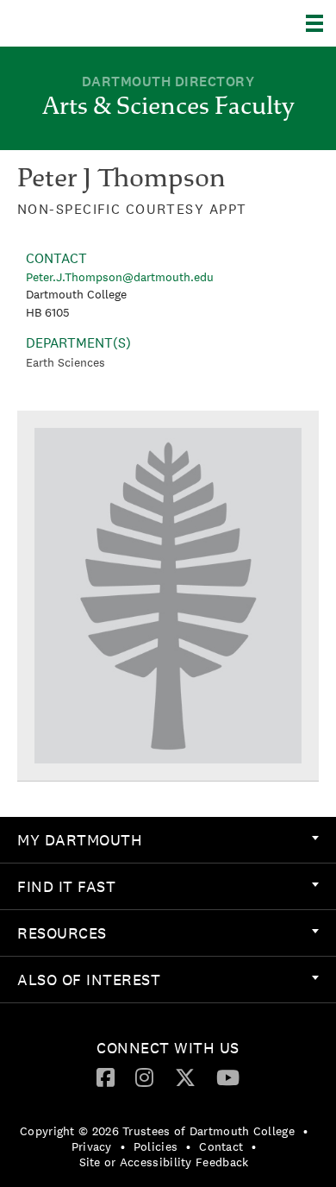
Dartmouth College (101, 23)
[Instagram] (144, 1077)
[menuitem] (168, 840)
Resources (62, 933)
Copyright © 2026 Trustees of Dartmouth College (157, 1131)
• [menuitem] (305, 1131)
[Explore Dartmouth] (321, 23)
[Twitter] (185, 1077)
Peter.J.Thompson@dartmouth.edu (120, 277)
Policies (155, 1146)
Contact (221, 1146)
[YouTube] (228, 1077)
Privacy (92, 1146)
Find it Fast (66, 886)
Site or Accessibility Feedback (164, 1162)
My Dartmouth (79, 840)
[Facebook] (105, 1077)
